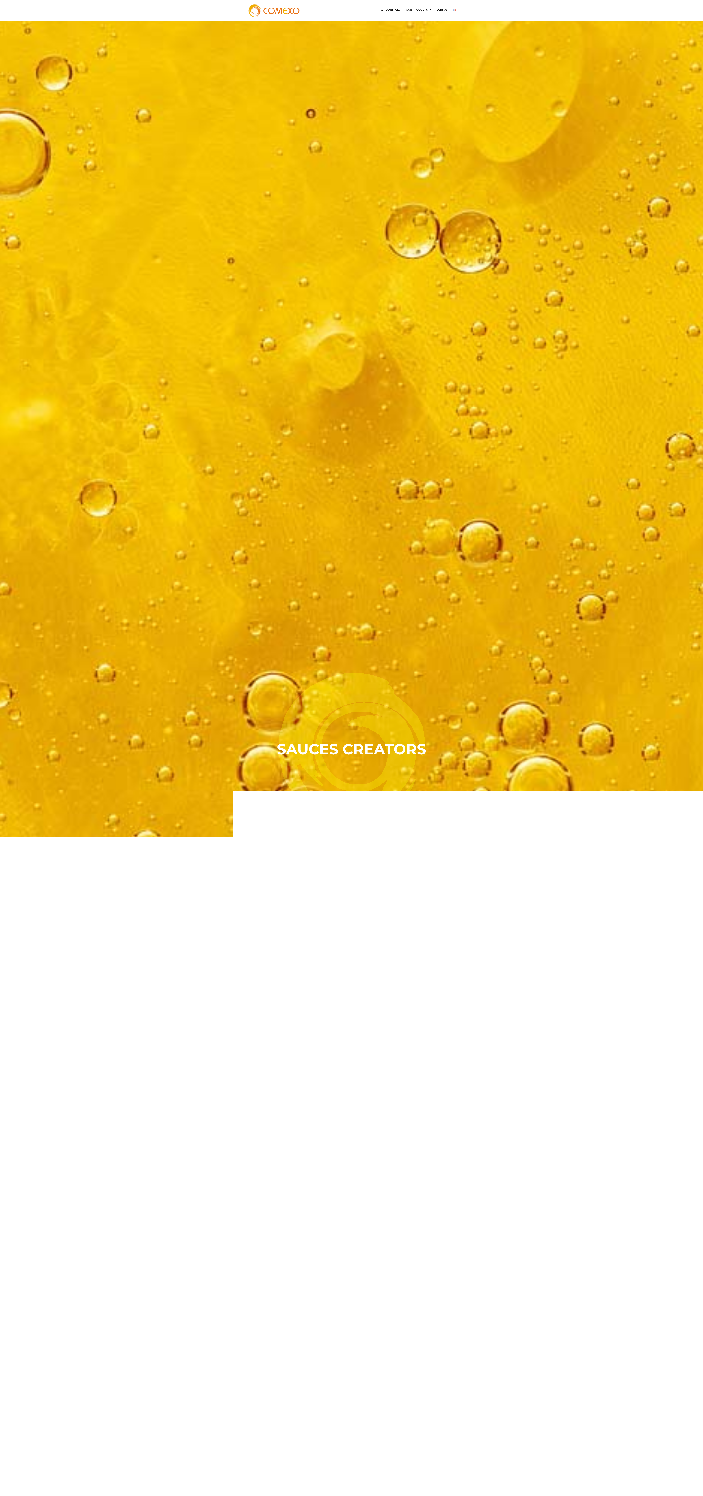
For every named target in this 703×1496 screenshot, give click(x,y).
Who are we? (390, 9)
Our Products (417, 9)
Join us (442, 9)
